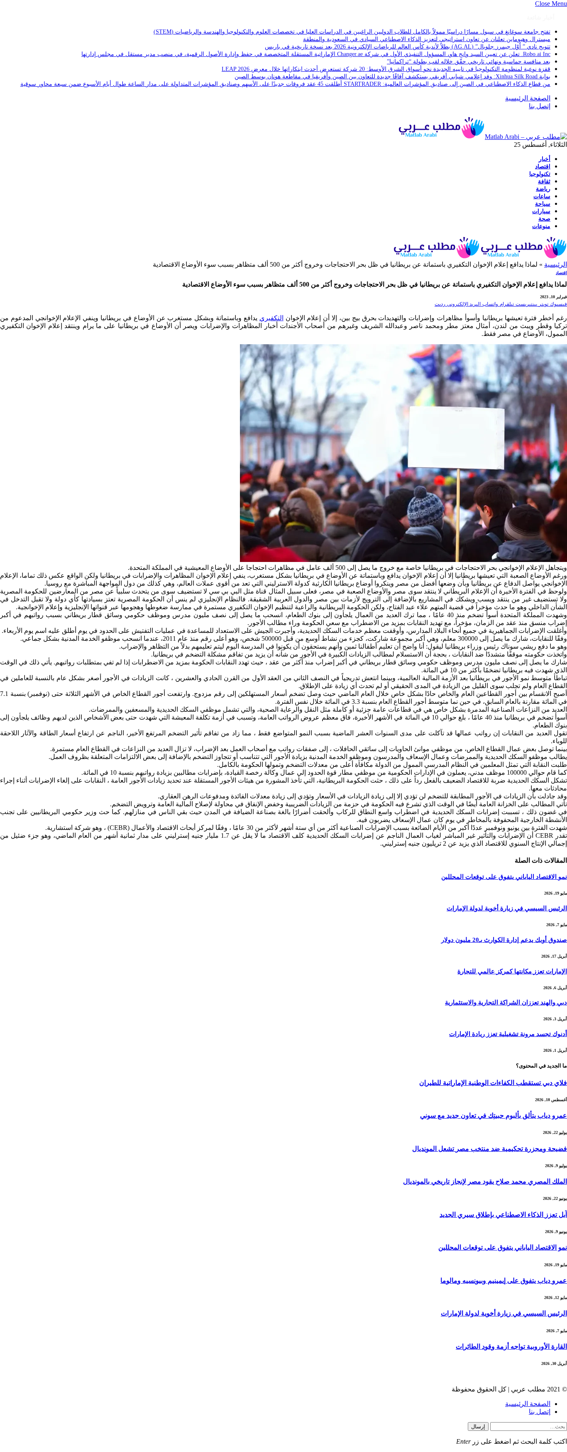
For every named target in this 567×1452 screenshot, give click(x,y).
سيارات (541, 211)
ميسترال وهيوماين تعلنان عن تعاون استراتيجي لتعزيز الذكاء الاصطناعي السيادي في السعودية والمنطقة (426, 39)
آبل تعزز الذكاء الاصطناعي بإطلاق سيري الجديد (503, 1214)
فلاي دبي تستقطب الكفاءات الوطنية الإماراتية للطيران (493, 1082)
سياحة (542, 203)
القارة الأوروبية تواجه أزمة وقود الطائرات (511, 1346)
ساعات (541, 196)
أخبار (544, 159)
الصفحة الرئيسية (527, 98)
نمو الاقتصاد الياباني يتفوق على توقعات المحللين (504, 876)
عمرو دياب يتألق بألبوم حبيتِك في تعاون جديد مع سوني (493, 1115)
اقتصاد (542, 166)
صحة (544, 218)
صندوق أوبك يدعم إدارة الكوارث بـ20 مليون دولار (504, 939)
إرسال (478, 1426)
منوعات (541, 226)
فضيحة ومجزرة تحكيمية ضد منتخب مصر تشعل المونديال (489, 1148)
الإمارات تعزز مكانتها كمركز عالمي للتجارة (512, 971)
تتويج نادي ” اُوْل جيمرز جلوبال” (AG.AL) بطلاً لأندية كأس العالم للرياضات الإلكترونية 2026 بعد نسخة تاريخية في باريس (407, 47)
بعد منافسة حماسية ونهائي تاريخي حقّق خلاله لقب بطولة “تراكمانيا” (468, 61)
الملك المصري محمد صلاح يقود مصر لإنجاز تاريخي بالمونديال (485, 1181)
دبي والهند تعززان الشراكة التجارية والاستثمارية (506, 1002)
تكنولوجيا (539, 173)
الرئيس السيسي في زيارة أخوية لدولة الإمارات (507, 908)
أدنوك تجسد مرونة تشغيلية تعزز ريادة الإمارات (508, 1034)
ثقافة (544, 181)
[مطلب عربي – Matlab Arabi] (482, 136)
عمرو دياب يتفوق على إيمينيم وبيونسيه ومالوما (503, 1280)
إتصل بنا (539, 105)
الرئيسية (555, 264)
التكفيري (271, 317)
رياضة (543, 188)
